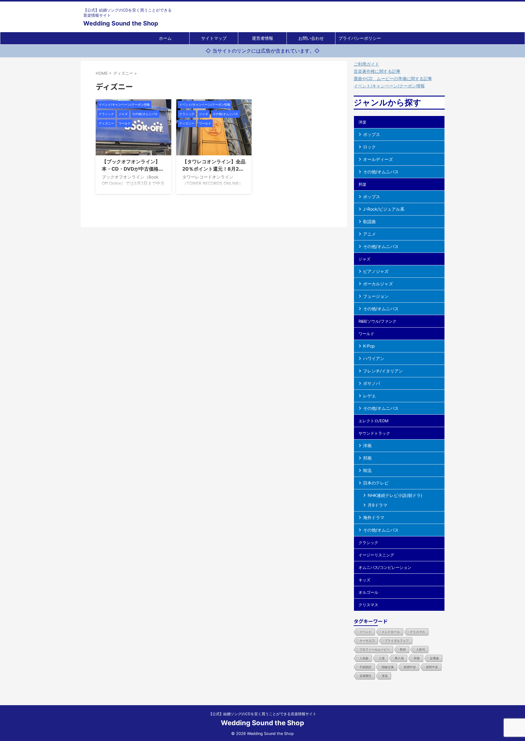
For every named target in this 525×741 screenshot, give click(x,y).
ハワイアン (373, 358)
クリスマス (368, 604)
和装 (417, 658)
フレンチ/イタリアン (383, 370)
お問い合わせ (311, 38)
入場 (382, 658)
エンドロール (391, 632)
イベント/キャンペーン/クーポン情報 (389, 85)
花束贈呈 (365, 676)
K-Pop (369, 345)
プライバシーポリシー (359, 38)
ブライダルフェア (397, 640)
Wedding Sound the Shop (120, 23)
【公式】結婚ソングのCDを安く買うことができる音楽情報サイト (262, 714)
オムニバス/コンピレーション (385, 567)
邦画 (367, 458)
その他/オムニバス (381, 171)
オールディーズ (378, 159)
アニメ (369, 233)
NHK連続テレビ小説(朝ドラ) (395, 495)
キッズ (364, 579)
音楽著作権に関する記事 (377, 71)
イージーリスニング (376, 554)
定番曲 (434, 658)
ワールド (366, 333)
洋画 (367, 445)
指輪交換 (388, 667)
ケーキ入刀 (367, 640)
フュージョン (376, 296)
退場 (385, 676)
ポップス (371, 134)
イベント (365, 632)
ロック (369, 146)
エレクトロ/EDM (374, 420)
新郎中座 (432, 667)
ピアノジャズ (376, 271)
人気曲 (364, 658)
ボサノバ (371, 383)
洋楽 (362, 122)
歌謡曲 (369, 221)
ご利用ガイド (366, 63)
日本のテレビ (376, 482)
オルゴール (368, 592)
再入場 (399, 658)
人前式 (420, 649)
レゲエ (369, 395)
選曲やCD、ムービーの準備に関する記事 (393, 78)
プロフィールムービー (374, 649)
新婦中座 (410, 667)
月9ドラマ (377, 505)
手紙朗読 (365, 667)
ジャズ (364, 259)
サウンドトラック (374, 433)
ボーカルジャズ (378, 283)
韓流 (367, 470)
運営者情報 (262, 38)
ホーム (165, 38)
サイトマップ (214, 38)
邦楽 (362, 184)
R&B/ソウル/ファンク (377, 321)
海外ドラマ (373, 517)
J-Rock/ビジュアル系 (383, 209)
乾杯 (403, 649)
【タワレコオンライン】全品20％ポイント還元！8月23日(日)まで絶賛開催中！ (213, 168)
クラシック (368, 542)
